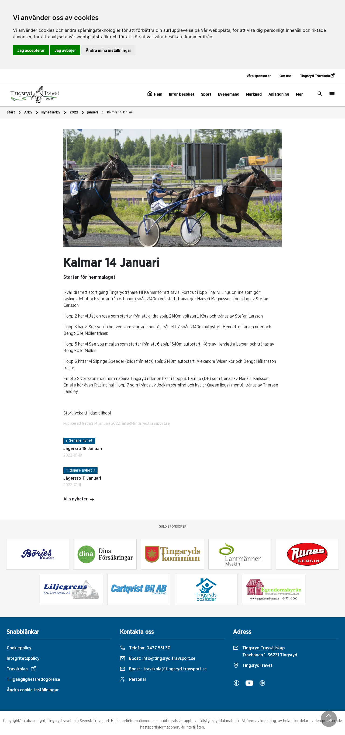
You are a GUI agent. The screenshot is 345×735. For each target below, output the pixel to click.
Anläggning (278, 94)
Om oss (285, 76)
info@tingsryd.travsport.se (146, 424)
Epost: (161, 658)
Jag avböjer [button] (65, 50)
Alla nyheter (75, 499)
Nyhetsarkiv (51, 112)
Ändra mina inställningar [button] (108, 50)
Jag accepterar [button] (31, 50)
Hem (157, 94)
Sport (206, 94)
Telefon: (149, 648)
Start (11, 112)
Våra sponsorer (259, 76)
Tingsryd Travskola (315, 76)
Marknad (254, 94)
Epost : (167, 669)
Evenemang (228, 94)
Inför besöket (181, 94)
